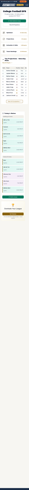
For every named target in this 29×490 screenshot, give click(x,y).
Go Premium (13, 214)
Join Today (20, 5)
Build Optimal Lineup (15, 20)
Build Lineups (13, 197)
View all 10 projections (14, 101)
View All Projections (14, 24)
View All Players (6, 62)
